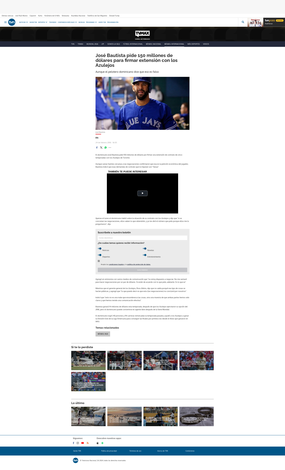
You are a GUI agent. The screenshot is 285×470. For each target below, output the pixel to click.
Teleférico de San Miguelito (97, 16)
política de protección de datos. (139, 264)
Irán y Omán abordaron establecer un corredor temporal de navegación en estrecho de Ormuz (124, 420)
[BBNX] (75, 460)
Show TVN (33, 22)
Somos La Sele (113, 44)
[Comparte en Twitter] (101, 147)
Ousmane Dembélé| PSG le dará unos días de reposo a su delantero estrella (160, 420)
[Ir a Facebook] (74, 443)
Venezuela (65, 16)
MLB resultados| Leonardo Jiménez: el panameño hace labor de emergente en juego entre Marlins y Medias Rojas (160, 363)
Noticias (22, 22)
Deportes (41, 22)
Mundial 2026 (92, 44)
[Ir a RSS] (88, 443)
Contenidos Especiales (66, 22)
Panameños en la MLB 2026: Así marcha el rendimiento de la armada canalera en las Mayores (88, 385)
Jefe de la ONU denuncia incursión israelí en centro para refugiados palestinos (87, 420)
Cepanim (33, 16)
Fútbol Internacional (133, 44)
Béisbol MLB (103, 334)
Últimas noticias (7, 16)
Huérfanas (269, 24)
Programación (112, 22)
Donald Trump (114, 16)
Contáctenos (189, 451)
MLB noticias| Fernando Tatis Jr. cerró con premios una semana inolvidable (194, 364)
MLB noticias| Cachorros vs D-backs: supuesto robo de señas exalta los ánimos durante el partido (124, 364)
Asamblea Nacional (78, 16)
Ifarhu (40, 16)
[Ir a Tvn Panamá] (11, 22)
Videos (206, 44)
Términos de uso (135, 451)
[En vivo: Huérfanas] (255, 22)
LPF (103, 44)
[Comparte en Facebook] (97, 147)
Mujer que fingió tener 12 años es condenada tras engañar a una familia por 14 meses (195, 420)
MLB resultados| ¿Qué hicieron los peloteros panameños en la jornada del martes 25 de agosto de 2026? (87, 364)
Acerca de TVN (162, 451)
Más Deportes (193, 44)
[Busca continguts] (242, 22)
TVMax (80, 44)
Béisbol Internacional (174, 44)
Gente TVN (102, 22)
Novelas (82, 22)
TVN (72, 44)
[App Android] (103, 443)
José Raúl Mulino (21, 16)
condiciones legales (116, 264)
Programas (90, 22)
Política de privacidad (109, 451)
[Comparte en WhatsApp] (105, 147)
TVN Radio (52, 22)
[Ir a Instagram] (78, 443)
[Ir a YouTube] (83, 443)
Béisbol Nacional (153, 44)
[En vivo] (266, 20)
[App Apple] (98, 443)
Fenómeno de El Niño (52, 16)
